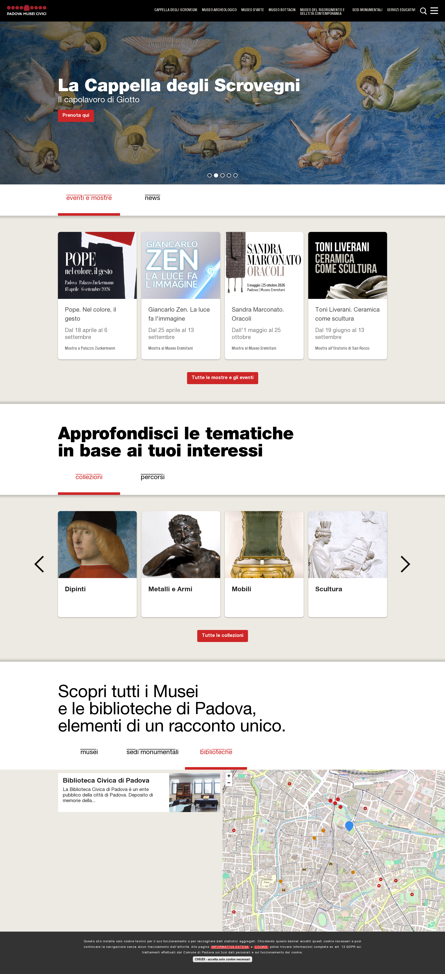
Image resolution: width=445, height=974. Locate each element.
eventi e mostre (89, 198)
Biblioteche (222, 752)
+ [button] (228, 776)
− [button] (228, 783)
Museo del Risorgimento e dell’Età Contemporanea (322, 12)
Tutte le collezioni (222, 636)
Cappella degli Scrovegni (175, 10)
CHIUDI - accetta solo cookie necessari (222, 959)
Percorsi (153, 477)
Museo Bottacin (282, 10)
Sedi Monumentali (152, 752)
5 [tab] (235, 175)
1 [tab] (209, 175)
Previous (38, 564)
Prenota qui (76, 116)
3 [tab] (222, 175)
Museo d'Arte (252, 10)
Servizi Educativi (401, 10)
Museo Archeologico (219, 10)
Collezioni (89, 477)
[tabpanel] (222, 92)
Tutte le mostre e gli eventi (223, 378)
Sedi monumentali (367, 10)
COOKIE (261, 947)
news (152, 198)
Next (407, 564)
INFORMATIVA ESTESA (230, 947)
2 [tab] (216, 175)
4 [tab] (229, 175)
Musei (89, 752)
